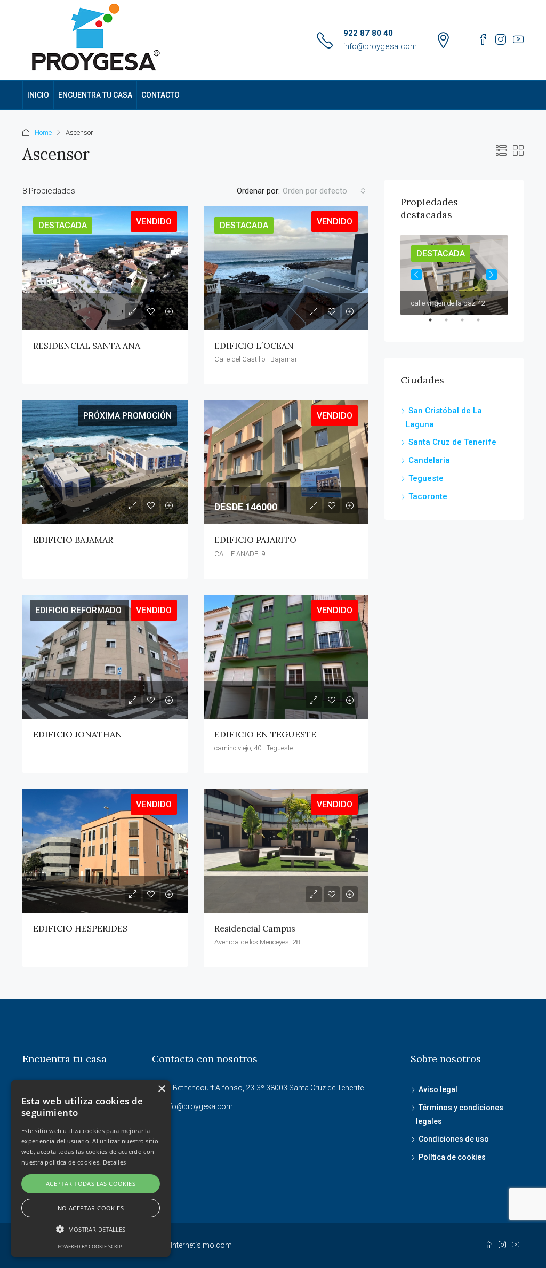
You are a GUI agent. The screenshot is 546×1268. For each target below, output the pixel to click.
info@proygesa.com (380, 46)
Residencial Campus (254, 928)
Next (491, 274)
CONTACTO (160, 95)
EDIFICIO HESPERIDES (80, 928)
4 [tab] (483, 324)
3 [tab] (467, 324)
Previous (416, 274)
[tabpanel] (454, 275)
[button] (90, 1229)
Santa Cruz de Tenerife (452, 442)
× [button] (161, 1089)
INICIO (38, 95)
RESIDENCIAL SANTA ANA (86, 345)
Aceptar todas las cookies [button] (90, 1183)
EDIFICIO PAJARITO (255, 539)
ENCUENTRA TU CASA (95, 95)
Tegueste (426, 478)
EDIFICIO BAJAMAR (73, 539)
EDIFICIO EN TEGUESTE (265, 734)
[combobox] (324, 191)
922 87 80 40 (368, 33)
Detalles (114, 1162)
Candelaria (429, 460)
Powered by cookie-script (91, 1246)
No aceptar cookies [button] (91, 1208)
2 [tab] (451, 324)
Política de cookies (452, 1157)
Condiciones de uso (454, 1139)
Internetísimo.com (201, 1245)
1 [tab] (435, 324)
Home (43, 133)
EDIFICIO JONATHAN (77, 734)
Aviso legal (438, 1089)
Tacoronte (427, 496)
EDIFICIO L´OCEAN (254, 345)
